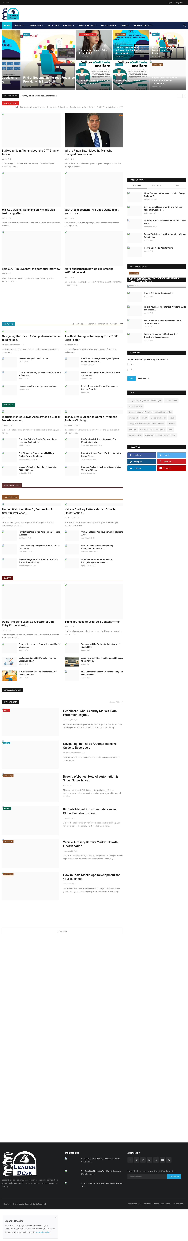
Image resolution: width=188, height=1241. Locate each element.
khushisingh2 (70, 518)
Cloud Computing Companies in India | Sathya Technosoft (39, 547)
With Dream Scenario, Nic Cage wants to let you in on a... (91, 211)
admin (7, 86)
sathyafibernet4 (87, 552)
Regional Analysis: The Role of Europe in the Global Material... (101, 468)
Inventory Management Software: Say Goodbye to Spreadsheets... (161, 335)
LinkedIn (171, 423)
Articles (8, 324)
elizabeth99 (69, 345)
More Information (43, 1232)
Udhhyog (22, 445)
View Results (143, 378)
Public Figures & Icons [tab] (107, 107)
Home (7, 25)
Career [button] (124, 25)
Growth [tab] (113, 323)
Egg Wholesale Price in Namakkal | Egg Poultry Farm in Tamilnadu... (36, 454)
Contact (6, 2)
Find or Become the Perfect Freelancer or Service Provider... (100, 387)
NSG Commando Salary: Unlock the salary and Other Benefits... (102, 673)
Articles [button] (52, 25)
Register (179, 2)
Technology (10, 497)
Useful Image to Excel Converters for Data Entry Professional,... (28, 623)
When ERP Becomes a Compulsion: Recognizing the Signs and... (97, 560)
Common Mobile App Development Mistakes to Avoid (102, 533)
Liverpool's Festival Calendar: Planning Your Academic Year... (38, 468)
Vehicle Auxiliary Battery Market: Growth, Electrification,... (90, 511)
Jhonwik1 (84, 378)
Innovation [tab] (103, 323)
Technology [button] (108, 25)
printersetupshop (25, 565)
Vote (131, 378)
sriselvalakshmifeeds (89, 445)
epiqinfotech (86, 565)
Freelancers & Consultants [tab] (82, 107)
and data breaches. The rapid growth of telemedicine (150, 412)
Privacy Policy (178, 1203)
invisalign (132, 429)
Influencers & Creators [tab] (57, 107)
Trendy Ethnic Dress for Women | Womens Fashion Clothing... (91, 418)
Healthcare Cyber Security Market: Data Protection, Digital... (90, 713)
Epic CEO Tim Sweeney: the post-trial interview (31, 268)
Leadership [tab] (90, 323)
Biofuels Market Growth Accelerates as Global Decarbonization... (31, 418)
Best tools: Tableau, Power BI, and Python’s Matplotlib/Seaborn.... (100, 360)
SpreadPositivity (135, 406)
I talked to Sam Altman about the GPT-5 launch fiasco (31, 152)
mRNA (144, 418)
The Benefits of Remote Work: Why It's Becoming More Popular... (101, 1172)
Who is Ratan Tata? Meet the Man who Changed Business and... (88, 152)
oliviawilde (23, 473)
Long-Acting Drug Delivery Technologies (145, 400)
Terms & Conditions (162, 1203)
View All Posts (115, 702)
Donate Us (147, 1203)
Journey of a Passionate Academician (39, 95)
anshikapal (23, 538)
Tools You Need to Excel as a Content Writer (92, 621)
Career (7, 578)
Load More (62, 931)
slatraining (85, 365)
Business (8, 404)
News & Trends (12, 485)
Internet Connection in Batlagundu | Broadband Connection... (97, 547)
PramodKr (6, 425)
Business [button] (68, 25)
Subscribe (174, 1176)
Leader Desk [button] (35, 25)
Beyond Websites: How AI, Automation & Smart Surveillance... (27, 511)
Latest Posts (10, 702)
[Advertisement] (136, 13)
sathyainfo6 (23, 552)
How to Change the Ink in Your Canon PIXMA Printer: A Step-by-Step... (38, 560)
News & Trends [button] (87, 25)
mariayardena (86, 473)
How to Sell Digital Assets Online (33, 359)
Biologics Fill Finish (158, 418)
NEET (170, 429)
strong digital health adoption (152, 429)
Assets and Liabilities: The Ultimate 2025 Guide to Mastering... (102, 659)
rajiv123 (21, 389)
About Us (19, 25)
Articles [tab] (79, 323)
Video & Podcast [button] (143, 25)
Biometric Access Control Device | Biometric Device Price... (101, 454)
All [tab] (17, 107)
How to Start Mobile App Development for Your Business (39, 533)
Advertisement (134, 1203)
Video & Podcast (12, 690)
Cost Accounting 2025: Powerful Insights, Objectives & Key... (37, 659)
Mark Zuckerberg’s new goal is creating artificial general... (89, 270)
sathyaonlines (70, 425)
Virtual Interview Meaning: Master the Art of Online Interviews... (38, 673)
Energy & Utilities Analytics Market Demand (146, 423)
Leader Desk (10, 103)
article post (133, 418)
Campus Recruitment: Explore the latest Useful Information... (39, 645)
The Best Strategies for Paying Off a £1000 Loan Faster (91, 338)
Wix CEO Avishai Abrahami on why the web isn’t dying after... (28, 211)
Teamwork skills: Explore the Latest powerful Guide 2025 (101, 645)
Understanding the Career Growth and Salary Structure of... (101, 373)
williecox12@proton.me (11, 345)
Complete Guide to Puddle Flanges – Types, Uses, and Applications (38, 440)
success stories (171, 400)
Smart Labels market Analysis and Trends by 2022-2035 (101, 1184)
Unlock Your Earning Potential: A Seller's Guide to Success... (40, 373)
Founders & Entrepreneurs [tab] (32, 107)
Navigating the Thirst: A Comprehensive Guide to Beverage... (31, 338)
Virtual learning (135, 435)
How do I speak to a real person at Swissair (38, 386)
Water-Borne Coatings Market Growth (160, 435)
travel (172, 418)
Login (170, 2)
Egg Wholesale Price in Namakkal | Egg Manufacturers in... (98, 440)
